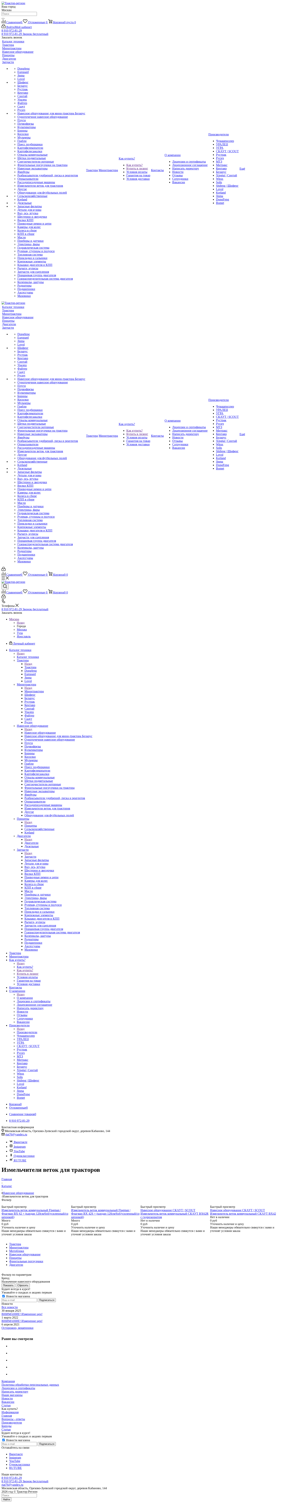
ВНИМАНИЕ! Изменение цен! (22, 1314)
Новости (7, 1398)
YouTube (19, 1151)
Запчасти (30, 856)
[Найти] (3, 18)
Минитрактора (34, 691)
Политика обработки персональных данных (30, 1384)
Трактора (30, 667)
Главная (7, 1415)
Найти (6, 1499)
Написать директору (15, 1391)
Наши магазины (12, 1395)
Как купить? (25, 966)
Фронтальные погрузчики (26, 1261)
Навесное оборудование (40, 732)
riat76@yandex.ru (16, 1134)
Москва (22, 629)
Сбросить (22, 1285)
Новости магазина (17, 1296)
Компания (8, 1381)
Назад (20, 622)
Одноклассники (24, 1155)
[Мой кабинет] (4, 569)
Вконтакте (20, 1142)
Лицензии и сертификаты (18, 1388)
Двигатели (31, 842)
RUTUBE (20, 1160)
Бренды (6, 1426)
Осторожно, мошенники (17, 1327)
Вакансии (8, 1402)
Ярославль (24, 636)
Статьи (6, 1405)
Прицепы (30, 825)
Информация (10, 1412)
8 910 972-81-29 (12, 30)
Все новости (10, 1307)
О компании (25, 997)
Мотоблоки (16, 1251)
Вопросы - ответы (13, 1419)
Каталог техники (28, 657)
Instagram (20, 1146)
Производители (27, 1032)
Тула (20, 633)
